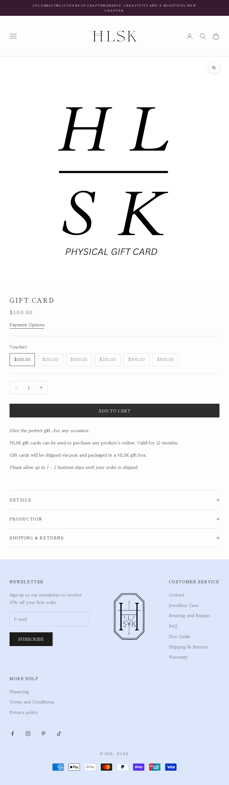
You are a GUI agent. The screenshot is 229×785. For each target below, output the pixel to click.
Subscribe (31, 639)
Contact (177, 595)
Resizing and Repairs (189, 615)
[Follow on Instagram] (28, 734)
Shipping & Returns (188, 647)
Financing (19, 691)
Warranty (178, 657)
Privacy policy (24, 712)
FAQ (173, 626)
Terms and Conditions (32, 702)
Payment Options (27, 325)
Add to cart (114, 411)
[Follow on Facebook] (13, 734)
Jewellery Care (183, 605)
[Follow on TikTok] (59, 734)
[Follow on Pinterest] (44, 734)
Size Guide (179, 636)
